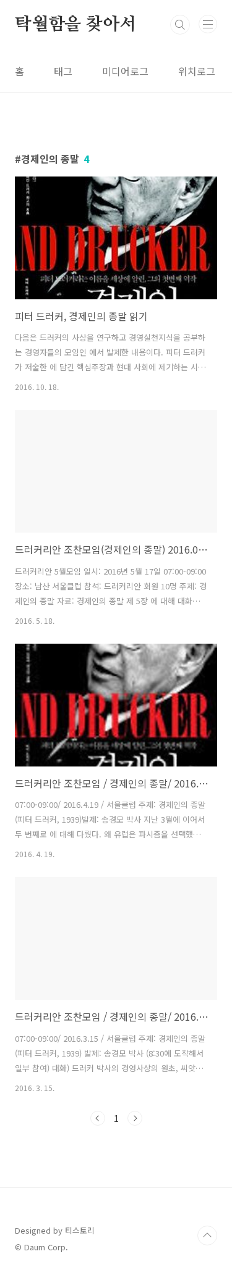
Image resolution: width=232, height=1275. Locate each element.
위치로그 (196, 71)
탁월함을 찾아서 (75, 24)
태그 (63, 71)
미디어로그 (125, 71)
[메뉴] (208, 24)
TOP (207, 1235)
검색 (180, 24)
